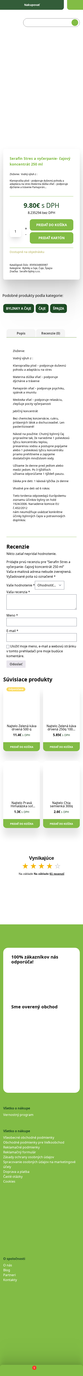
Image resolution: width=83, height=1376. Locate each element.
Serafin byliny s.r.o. (30, 271)
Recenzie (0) (50, 333)
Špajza (48, 268)
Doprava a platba (16, 1171)
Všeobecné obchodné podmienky (28, 1137)
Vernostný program (18, 1114)
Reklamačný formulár (19, 1152)
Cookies (9, 1181)
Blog (6, 1270)
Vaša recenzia (18, 592)
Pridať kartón (51, 238)
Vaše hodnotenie (20, 585)
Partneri (9, 1275)
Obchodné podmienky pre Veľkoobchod (33, 1142)
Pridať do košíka (51, 225)
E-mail (12, 631)
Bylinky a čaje (29, 268)
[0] (31, 1370)
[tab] (20, 333)
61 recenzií (57, 873)
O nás (7, 1265)
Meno (12, 615)
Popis (21, 333)
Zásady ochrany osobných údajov (28, 1157)
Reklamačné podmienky (21, 1147)
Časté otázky (13, 1176)
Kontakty (10, 1280)
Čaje (41, 268)
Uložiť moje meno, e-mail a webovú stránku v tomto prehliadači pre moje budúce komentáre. (41, 651)
